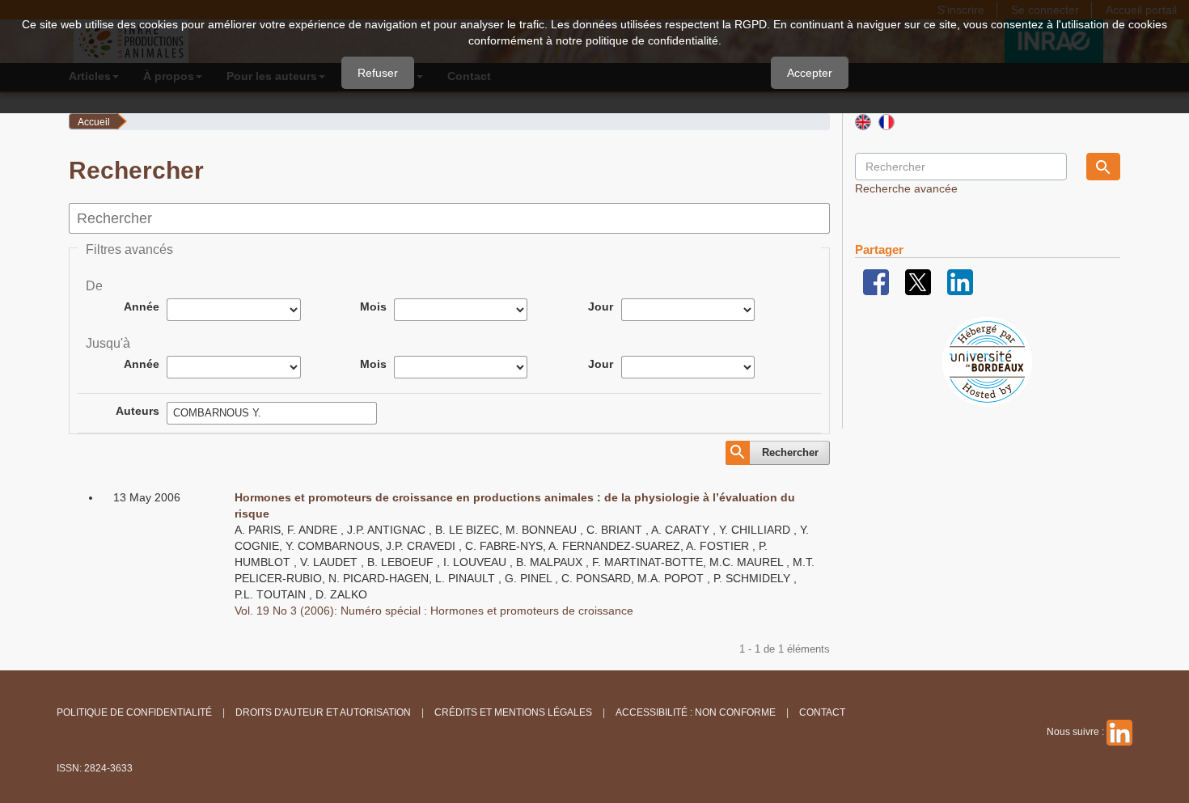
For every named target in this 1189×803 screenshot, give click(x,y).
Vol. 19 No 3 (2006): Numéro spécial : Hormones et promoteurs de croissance (434, 610)
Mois (373, 306)
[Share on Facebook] (876, 281)
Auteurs (137, 410)
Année (141, 306)
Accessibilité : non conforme (696, 712)
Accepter (809, 72)
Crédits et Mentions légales (513, 712)
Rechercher (790, 452)
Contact (822, 712)
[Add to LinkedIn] (960, 281)
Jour (600, 306)
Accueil (94, 122)
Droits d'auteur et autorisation (323, 712)
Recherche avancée (906, 188)
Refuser (378, 72)
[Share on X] (918, 281)
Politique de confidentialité (134, 712)
